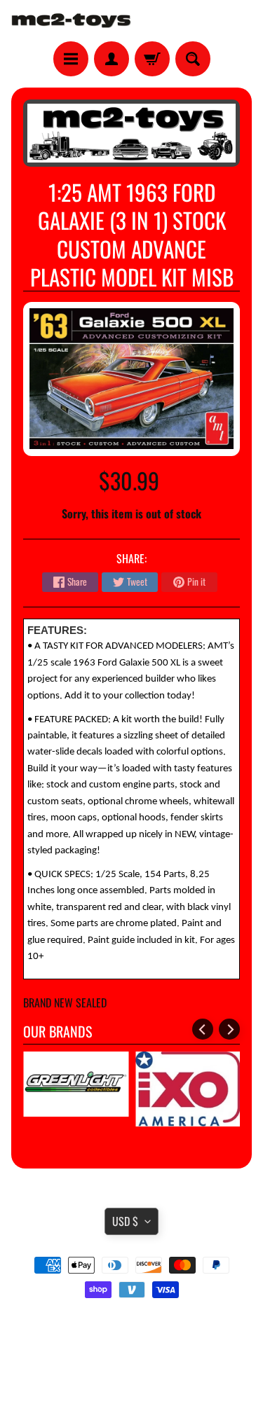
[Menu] (70, 58)
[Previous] (202, 1029)
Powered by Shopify (131, 1377)
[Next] (229, 1029)
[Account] (111, 58)
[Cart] (152, 58)
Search (131, 1329)
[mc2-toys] (71, 20)
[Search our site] (192, 58)
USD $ (125, 1221)
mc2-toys (129, 1365)
